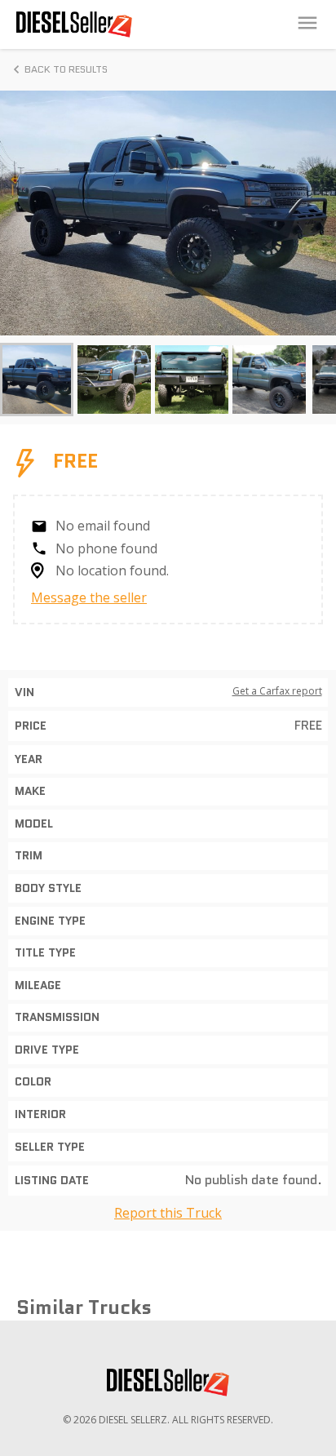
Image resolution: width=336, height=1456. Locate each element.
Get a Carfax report (277, 691)
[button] (36, 379)
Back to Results (66, 69)
